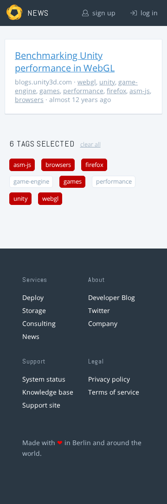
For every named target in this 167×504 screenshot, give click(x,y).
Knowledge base (47, 392)
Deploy (33, 297)
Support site (41, 405)
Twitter (99, 310)
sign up (103, 12)
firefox (116, 90)
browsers (29, 99)
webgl (86, 81)
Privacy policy (109, 379)
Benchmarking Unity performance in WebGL (65, 61)
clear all (90, 144)
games (49, 90)
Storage (34, 310)
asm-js (139, 90)
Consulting (39, 323)
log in (148, 12)
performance (83, 90)
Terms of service (113, 392)
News (30, 336)
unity (107, 81)
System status (43, 379)
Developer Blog (111, 297)
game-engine (31, 181)
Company (102, 323)
